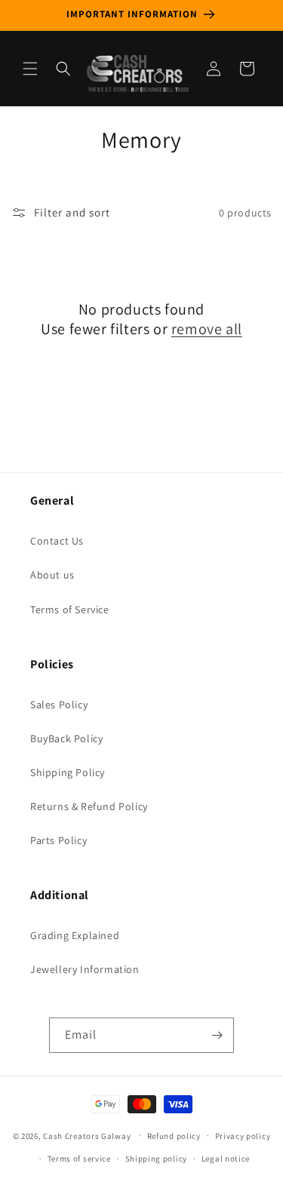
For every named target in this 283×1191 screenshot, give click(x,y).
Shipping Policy (67, 772)
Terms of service (79, 1158)
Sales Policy (59, 704)
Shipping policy (156, 1158)
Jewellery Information (85, 969)
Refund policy (174, 1136)
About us (52, 575)
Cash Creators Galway (87, 1135)
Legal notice (225, 1158)
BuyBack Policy (66, 738)
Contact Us (57, 541)
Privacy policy (243, 1136)
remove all (206, 329)
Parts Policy (58, 840)
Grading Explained (74, 935)
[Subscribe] (216, 1035)
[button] (30, 68)
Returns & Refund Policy (89, 806)
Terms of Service (69, 609)
